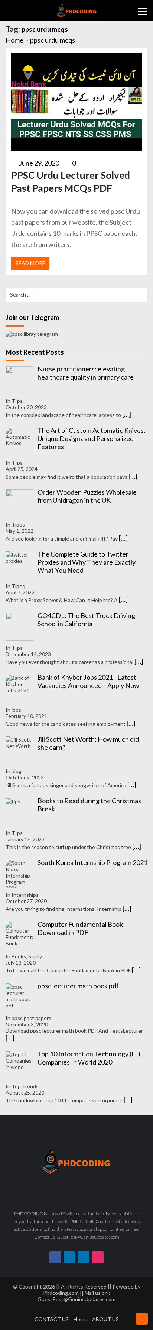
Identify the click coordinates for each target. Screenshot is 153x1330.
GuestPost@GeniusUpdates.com (76, 1299)
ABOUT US (105, 1319)
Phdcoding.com (61, 1293)
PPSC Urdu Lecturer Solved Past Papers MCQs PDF (70, 181)
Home (80, 1319)
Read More (30, 263)
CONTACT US (52, 1319)
